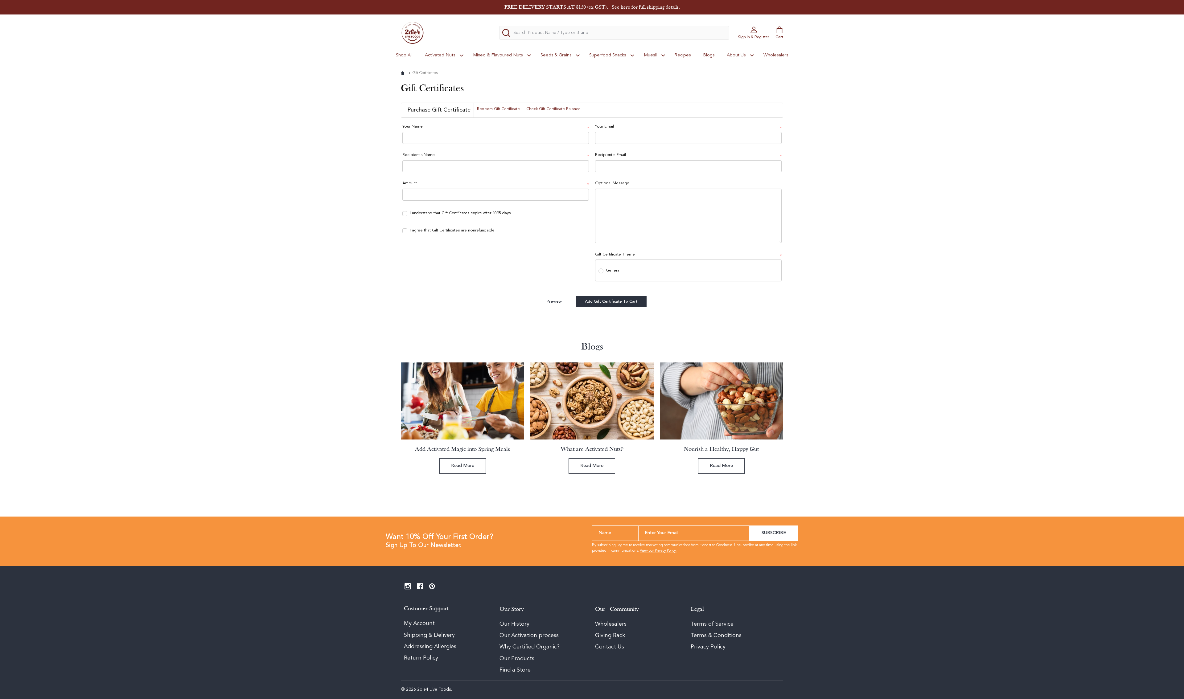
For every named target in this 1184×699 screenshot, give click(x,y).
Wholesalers (775, 55)
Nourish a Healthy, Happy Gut (721, 449)
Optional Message (612, 183)
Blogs (708, 55)
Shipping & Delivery (430, 635)
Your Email (688, 127)
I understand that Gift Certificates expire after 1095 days (460, 213)
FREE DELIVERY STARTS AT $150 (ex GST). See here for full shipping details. (592, 7)
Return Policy (421, 658)
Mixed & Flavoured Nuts (498, 55)
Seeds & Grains (556, 55)
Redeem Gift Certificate (498, 109)
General (613, 270)
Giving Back (610, 635)
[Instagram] (407, 586)
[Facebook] (420, 586)
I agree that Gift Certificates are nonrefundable (452, 230)
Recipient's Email (688, 155)
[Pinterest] (432, 586)
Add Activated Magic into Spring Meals (462, 449)
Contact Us (609, 647)
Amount (495, 183)
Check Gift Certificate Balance (553, 109)
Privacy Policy (708, 647)
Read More (462, 466)
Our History (514, 624)
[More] (461, 55)
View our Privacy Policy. (658, 551)
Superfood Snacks (607, 55)
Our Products (517, 658)
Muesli (650, 55)
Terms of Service (712, 624)
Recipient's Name (495, 155)
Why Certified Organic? (530, 647)
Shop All (404, 55)
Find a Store (515, 670)
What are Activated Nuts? (592, 449)
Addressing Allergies (430, 646)
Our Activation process (529, 635)
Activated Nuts (440, 55)
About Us (736, 55)
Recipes (682, 55)
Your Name (495, 127)
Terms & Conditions (716, 635)
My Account (419, 623)
